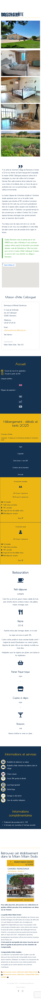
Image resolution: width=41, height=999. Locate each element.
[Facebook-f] (18, 991)
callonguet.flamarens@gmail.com (15, 330)
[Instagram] (23, 991)
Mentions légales (20, 987)
